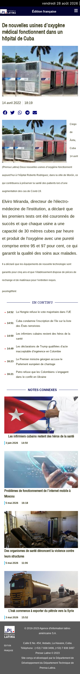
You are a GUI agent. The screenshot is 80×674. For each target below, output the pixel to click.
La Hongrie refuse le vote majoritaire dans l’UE (43, 311)
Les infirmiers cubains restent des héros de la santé (41, 436)
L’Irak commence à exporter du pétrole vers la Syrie (41, 611)
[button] (5, 113)
